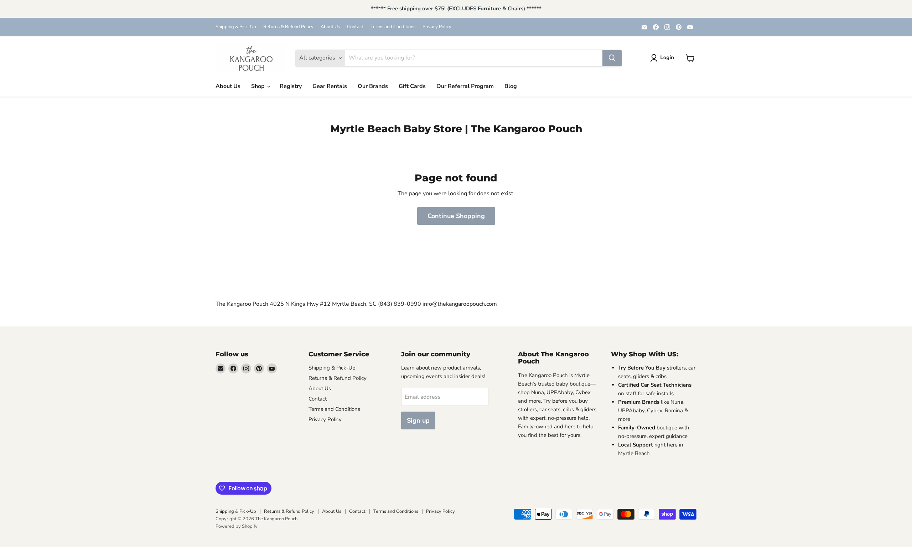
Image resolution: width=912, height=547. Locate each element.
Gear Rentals (329, 86)
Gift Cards (412, 86)
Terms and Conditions (392, 27)
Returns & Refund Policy (288, 27)
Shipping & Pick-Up (236, 27)
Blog (510, 86)
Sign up (418, 420)
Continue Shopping (456, 216)
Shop (258, 86)
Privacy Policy (437, 27)
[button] (663, 58)
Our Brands (373, 86)
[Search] (612, 58)
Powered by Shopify (237, 526)
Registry (291, 86)
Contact (355, 27)
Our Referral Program (465, 86)
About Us (330, 27)
